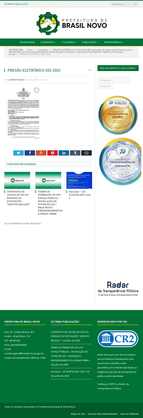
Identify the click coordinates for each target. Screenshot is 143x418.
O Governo (67, 42)
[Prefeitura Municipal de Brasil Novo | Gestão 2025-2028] (72, 22)
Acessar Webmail (129, 413)
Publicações (89, 42)
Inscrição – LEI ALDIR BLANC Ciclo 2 (80, 194)
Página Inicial (27, 42)
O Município (47, 42)
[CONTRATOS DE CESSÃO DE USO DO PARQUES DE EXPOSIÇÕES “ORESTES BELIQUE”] (17, 180)
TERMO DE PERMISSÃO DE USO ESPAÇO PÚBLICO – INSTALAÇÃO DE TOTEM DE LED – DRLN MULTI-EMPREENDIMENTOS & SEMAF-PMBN (54, 4)
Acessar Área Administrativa (103, 413)
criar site (118, 354)
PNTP (112, 384)
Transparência (112, 42)
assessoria (103, 363)
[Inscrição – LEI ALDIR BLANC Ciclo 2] (79, 180)
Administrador (17, 79)
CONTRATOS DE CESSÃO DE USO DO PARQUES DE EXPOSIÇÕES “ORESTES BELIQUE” (18, 198)
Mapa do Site (78, 413)
